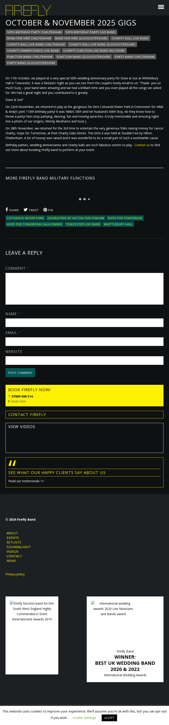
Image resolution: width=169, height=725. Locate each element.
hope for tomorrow (125, 218)
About (12, 533)
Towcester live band (83, 224)
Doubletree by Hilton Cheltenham (76, 218)
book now (18, 401)
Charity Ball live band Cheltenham (36, 44)
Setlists (14, 542)
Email (13, 332)
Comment (17, 268)
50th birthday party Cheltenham (34, 32)
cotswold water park (25, 218)
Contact (14, 556)
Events (13, 537)
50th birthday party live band (91, 32)
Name (13, 313)
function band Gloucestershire (84, 57)
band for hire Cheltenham (29, 38)
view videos (21, 426)
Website (14, 351)
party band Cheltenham (134, 57)
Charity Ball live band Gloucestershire (102, 44)
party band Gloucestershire (31, 63)
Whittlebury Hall (118, 224)
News (11, 560)
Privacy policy (15, 574)
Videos (12, 551)
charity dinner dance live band (33, 51)
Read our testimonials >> (26, 481)
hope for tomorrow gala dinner (34, 224)
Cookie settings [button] (84, 717)
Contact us (142, 145)
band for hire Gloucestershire (81, 38)
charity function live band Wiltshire (94, 51)
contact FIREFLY (27, 414)
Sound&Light (19, 547)
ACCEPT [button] (109, 718)
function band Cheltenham (30, 57)
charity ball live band (130, 38)
